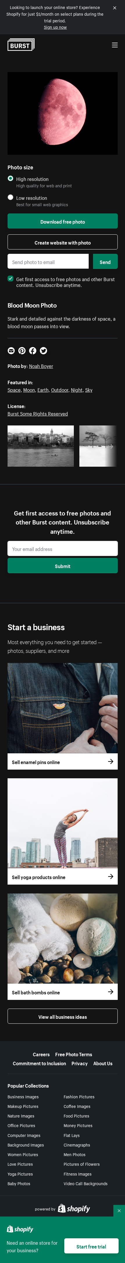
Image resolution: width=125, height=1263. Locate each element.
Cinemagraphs (77, 1144)
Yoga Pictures (20, 1173)
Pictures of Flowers (82, 1163)
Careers (41, 1053)
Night (77, 389)
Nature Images (21, 1115)
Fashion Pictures (79, 1096)
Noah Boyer (41, 365)
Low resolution (31, 197)
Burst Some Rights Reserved (38, 413)
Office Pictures (21, 1125)
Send (105, 261)
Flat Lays (72, 1135)
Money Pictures (78, 1125)
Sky (88, 389)
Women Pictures (23, 1154)
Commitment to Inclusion (39, 1062)
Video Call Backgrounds (86, 1183)
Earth (43, 389)
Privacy (80, 1062)
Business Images (23, 1096)
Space (14, 389)
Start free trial (91, 1246)
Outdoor (59, 389)
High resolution (32, 178)
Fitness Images (78, 1173)
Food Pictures (76, 1115)
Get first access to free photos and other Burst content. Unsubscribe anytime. (65, 281)
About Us (102, 1062)
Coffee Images (77, 1106)
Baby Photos (19, 1183)
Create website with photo (63, 242)
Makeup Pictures (23, 1106)
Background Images (26, 1144)
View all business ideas (62, 1016)
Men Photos (74, 1154)
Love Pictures (20, 1163)
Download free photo (62, 221)
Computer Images (24, 1135)
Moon (29, 389)
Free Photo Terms (73, 1053)
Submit (62, 565)
